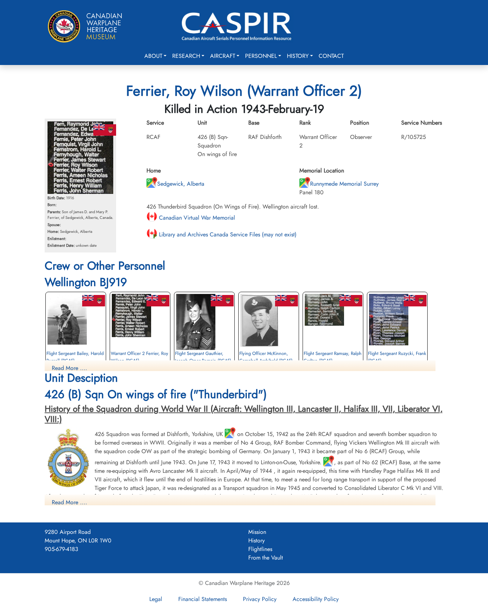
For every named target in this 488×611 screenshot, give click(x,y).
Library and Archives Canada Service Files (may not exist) (227, 234)
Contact (331, 56)
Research (186, 56)
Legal (155, 599)
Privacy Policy (260, 599)
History (298, 56)
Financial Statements (202, 599)
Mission (257, 532)
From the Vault (265, 558)
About (153, 56)
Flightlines (260, 549)
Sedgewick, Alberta (180, 184)
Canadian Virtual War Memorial (196, 218)
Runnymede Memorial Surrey (344, 184)
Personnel (261, 56)
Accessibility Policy (316, 599)
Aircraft (222, 56)
